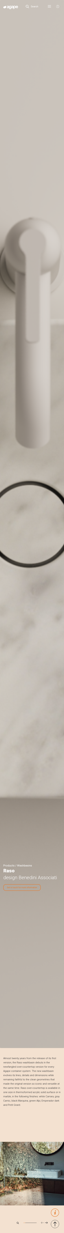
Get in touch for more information (22, 887)
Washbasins (24, 865)
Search (34, 6)
